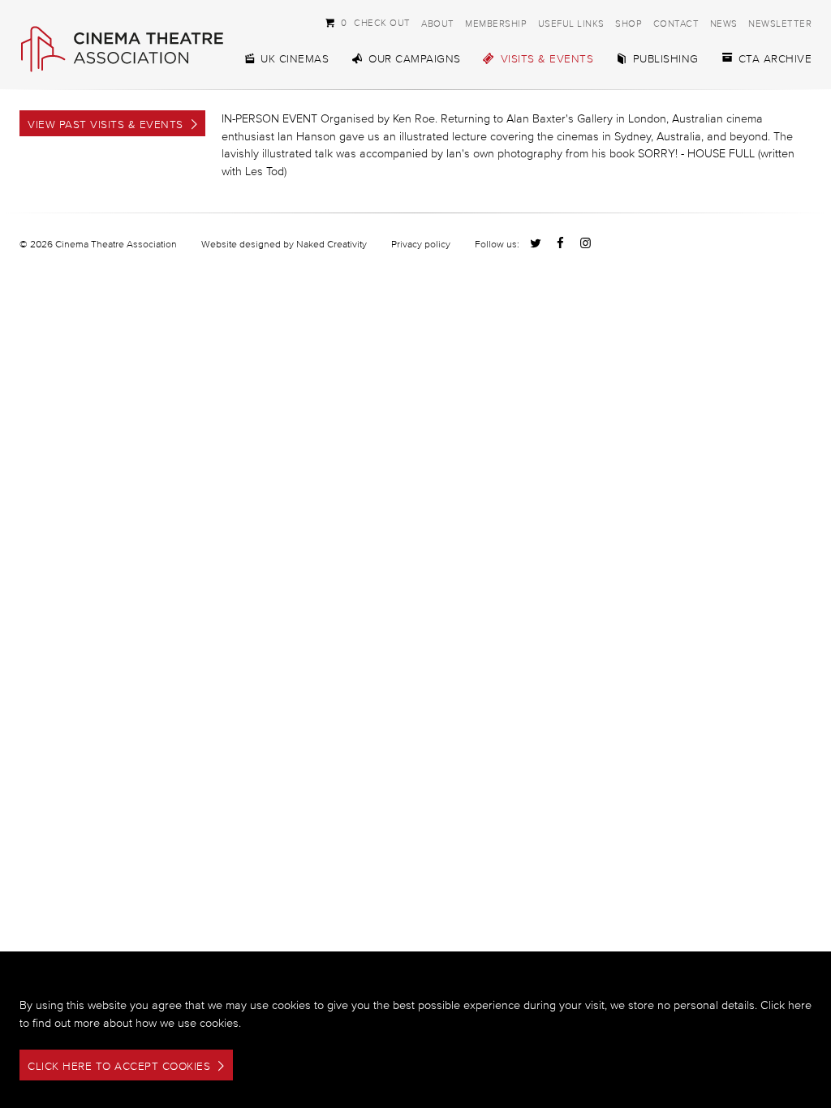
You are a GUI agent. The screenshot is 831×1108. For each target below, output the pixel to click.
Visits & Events (547, 59)
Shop (628, 23)
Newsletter (780, 23)
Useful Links (571, 23)
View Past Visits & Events (105, 124)
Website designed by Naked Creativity (284, 243)
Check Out (367, 22)
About (437, 23)
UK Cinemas (294, 59)
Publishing (666, 59)
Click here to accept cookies (119, 1066)
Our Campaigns (414, 59)
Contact (676, 23)
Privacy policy (420, 243)
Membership (496, 23)
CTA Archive (775, 59)
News (724, 23)
